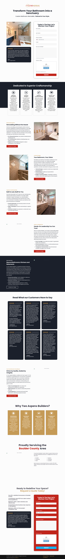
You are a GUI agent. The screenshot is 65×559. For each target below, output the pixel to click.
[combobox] (37, 40)
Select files (46, 68)
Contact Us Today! (12, 146)
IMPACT (16, 557)
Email (37, 42)
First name (38, 28)
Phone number (39, 37)
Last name (38, 33)
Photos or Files (39, 60)
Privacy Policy (46, 556)
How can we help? (40, 46)
